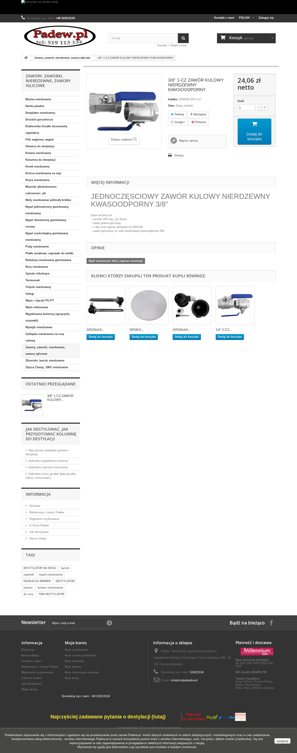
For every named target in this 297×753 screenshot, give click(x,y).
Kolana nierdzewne (38, 153)
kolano (28, 587)
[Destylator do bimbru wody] (148, 7)
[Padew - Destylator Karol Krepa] (61, 36)
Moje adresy (73, 666)
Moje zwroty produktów (80, 655)
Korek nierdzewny (37, 166)
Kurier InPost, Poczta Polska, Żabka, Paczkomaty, (254, 683)
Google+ (179, 122)
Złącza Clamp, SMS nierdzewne (46, 367)
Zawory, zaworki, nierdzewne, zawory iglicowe (45, 350)
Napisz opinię (188, 140)
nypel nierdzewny (51, 574)
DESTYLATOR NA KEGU (39, 568)
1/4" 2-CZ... (224, 329)
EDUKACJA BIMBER (37, 581)
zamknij (282, 741)
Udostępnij (199, 114)
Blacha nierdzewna (38, 99)
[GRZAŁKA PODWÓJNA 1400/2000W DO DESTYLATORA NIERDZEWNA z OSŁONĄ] (106, 305)
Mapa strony (179, 45)
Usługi (29, 293)
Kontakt (162, 45)
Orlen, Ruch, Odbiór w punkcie (254, 687)
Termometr (32, 280)
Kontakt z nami (224, 17)
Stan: (171, 105)
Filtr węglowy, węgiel (39, 139)
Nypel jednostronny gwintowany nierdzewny (47, 210)
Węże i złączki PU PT (39, 300)
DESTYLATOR (65, 581)
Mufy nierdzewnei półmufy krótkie (48, 200)
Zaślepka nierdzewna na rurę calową (44, 337)
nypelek (28, 574)
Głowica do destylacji (39, 146)
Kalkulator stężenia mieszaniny (48, 467)
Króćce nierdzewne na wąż (43, 173)
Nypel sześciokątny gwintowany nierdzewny (46, 236)
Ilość (241, 101)
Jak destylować (38, 532)
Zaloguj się (266, 17)
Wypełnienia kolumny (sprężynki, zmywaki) (47, 317)
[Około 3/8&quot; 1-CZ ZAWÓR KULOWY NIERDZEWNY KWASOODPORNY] (32, 405)
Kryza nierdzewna (37, 180)
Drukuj (179, 155)
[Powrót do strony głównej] (26, 58)
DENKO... (137, 329)
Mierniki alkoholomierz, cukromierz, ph (41, 190)
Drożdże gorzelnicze (39, 119)
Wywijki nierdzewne (38, 327)
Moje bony (72, 678)
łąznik (65, 568)
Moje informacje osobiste (82, 672)
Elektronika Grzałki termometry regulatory (46, 129)
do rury (28, 594)
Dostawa (34, 505)
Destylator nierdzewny (40, 112)
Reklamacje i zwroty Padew (46, 512)
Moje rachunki (74, 661)
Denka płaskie (34, 106)
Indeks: (173, 99)
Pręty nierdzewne (37, 246)
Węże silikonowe (36, 307)
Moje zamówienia (76, 649)
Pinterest (200, 122)
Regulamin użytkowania (43, 518)
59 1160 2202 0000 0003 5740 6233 (254, 663)
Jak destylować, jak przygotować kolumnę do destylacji (51, 434)
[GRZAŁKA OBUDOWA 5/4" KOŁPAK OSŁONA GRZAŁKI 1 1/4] (192, 305)
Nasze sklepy (37, 538)
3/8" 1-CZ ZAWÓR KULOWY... (60, 398)
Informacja (38, 494)
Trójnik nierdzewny (38, 287)
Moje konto (76, 642)
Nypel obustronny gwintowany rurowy (45, 223)
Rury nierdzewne (36, 266)
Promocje (27, 649)
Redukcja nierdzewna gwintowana (48, 260)
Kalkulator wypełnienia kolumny (48, 460)
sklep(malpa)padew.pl (184, 680)
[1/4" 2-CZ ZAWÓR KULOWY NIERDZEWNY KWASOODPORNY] (235, 305)
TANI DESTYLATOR (51, 594)
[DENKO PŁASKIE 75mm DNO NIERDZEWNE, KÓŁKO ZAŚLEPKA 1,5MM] (149, 305)
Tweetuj (179, 114)
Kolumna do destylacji (40, 159)
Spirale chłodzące (37, 273)
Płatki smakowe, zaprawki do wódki (49, 253)
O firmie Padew (38, 525)
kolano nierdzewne (50, 587)
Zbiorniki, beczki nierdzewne (44, 360)
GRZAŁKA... (95, 329)
